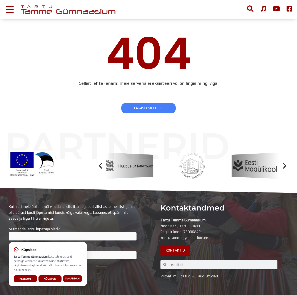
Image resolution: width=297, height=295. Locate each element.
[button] (100, 165)
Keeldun (25, 278)
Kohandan (72, 278)
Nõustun (50, 278)
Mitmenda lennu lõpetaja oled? (34, 229)
